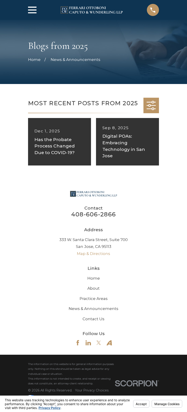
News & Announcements (93, 308)
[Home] (91, 10)
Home (93, 278)
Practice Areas (94, 298)
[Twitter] (98, 343)
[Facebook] (78, 343)
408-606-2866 (93, 214)
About (93, 288)
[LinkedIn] (88, 343)
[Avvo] (109, 343)
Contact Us (93, 319)
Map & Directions (93, 253)
